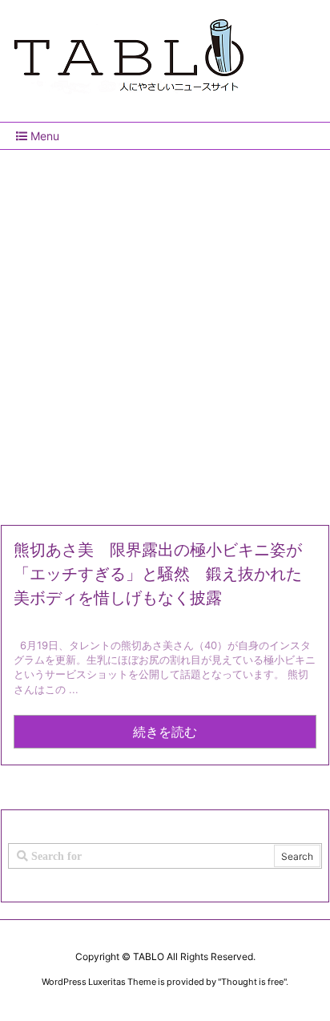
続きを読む (165, 732)
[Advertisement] (165, 331)
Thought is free (252, 981)
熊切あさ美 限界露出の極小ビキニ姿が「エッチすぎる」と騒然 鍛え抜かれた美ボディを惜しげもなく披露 (158, 573)
